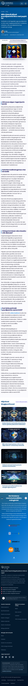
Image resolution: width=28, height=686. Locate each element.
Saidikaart (13, 683)
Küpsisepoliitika (20, 680)
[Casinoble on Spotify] (13, 657)
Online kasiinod (5, 607)
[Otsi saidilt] (22, 3)
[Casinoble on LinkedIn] (2, 657)
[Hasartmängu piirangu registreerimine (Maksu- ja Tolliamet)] (14, 533)
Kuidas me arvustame (6, 642)
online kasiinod (15, 313)
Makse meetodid (5, 621)
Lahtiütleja (3, 680)
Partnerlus (3, 649)
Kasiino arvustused (5, 625)
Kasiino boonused (5, 614)
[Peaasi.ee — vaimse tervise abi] (14, 541)
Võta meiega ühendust (20, 619)
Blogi (7, 11)
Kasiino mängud (5, 617)
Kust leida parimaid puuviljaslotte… (18, 40)
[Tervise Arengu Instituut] (14, 549)
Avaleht (2, 11)
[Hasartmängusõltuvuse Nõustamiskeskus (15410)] (14, 525)
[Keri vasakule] (1, 40)
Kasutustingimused (11, 680)
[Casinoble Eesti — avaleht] (7, 3)
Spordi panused (5, 610)
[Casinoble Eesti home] (5, 567)
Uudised (17, 615)
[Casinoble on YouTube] (6, 657)
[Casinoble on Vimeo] (9, 657)
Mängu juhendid (5, 628)
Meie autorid (18, 612)
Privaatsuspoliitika (5, 683)
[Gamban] (14, 558)
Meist (16, 608)
